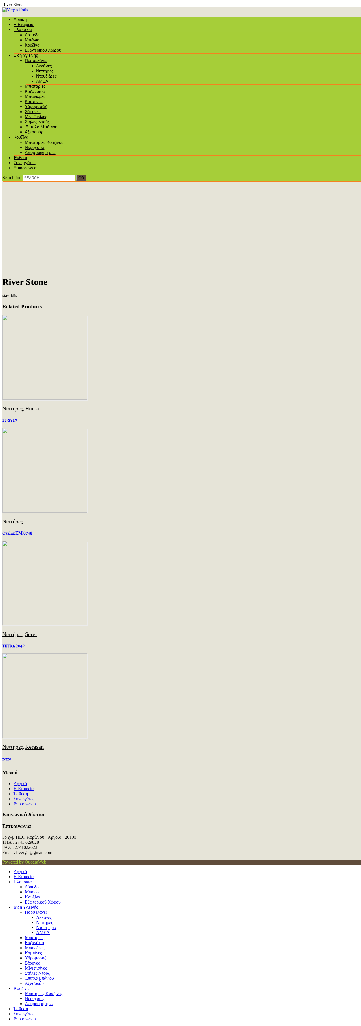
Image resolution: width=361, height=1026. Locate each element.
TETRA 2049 (13, 646)
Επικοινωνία (25, 167)
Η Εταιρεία (24, 24)
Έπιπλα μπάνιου (41, 126)
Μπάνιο (32, 40)
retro (6, 758)
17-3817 (9, 420)
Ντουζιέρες (46, 76)
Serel (31, 634)
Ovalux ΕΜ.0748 (17, 533)
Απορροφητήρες (40, 152)
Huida (32, 408)
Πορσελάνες (36, 60)
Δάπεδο (32, 34)
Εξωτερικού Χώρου (43, 50)
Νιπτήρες (44, 71)
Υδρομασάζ (36, 106)
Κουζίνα (32, 45)
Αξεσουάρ (34, 131)
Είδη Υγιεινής (26, 55)
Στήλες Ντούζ (37, 121)
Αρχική (20, 19)
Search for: (12, 177)
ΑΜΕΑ (42, 81)
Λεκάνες (44, 65)
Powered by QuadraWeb (24, 862)
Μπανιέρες (35, 96)
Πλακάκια (23, 29)
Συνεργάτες (25, 162)
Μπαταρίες (35, 86)
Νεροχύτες (35, 147)
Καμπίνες (34, 101)
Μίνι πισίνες (36, 116)
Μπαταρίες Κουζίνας (44, 142)
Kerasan (34, 747)
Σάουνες (33, 111)
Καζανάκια (35, 91)
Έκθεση (21, 157)
